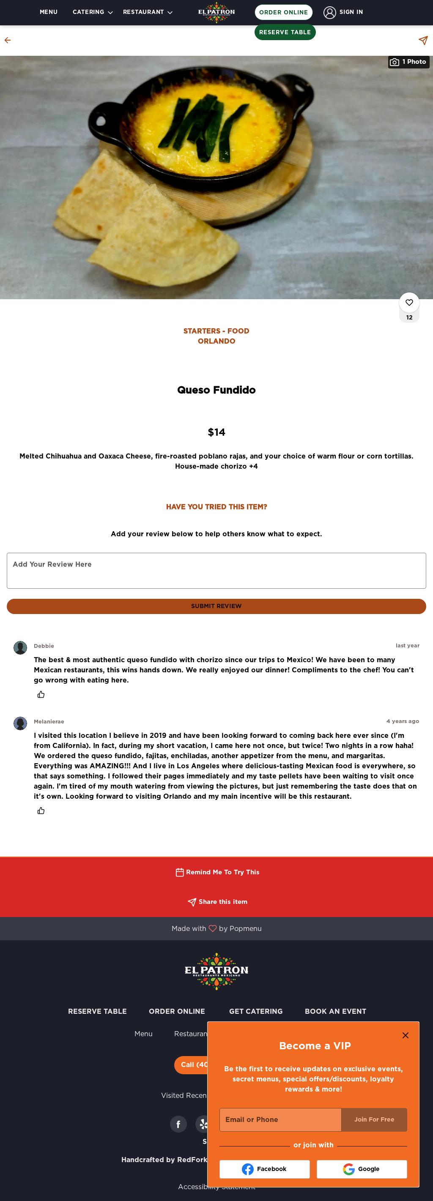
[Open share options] (423, 40)
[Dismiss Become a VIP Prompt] (405, 1035)
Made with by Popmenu (134, 928)
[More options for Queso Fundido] (409, 302)
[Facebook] (178, 1124)
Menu (49, 12)
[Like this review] (43, 694)
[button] (94, 12)
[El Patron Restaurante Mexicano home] (216, 12)
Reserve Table (285, 32)
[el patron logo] (216, 971)
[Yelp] (203, 1124)
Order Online (283, 13)
